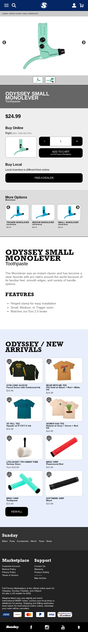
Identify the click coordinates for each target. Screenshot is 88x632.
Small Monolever (30, 13)
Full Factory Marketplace (14, 588)
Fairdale (24, 591)
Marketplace (15, 560)
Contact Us (39, 566)
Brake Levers (16, 13)
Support (42, 560)
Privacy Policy (9, 572)
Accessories (23, 541)
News (49, 541)
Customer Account (11, 566)
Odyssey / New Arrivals (34, 346)
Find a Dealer (44, 177)
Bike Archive (40, 578)
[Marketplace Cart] (81, 5)
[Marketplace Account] (74, 5)
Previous (4, 42)
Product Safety (41, 572)
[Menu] (6, 5)
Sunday (5, 13)
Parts (12, 541)
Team (41, 541)
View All (16, 511)
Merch (34, 541)
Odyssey (6, 591)
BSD (28, 593)
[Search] (14, 5)
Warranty (38, 569)
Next (83, 42)
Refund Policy (9, 569)
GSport (37, 591)
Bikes (4, 541)
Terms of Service (10, 575)
